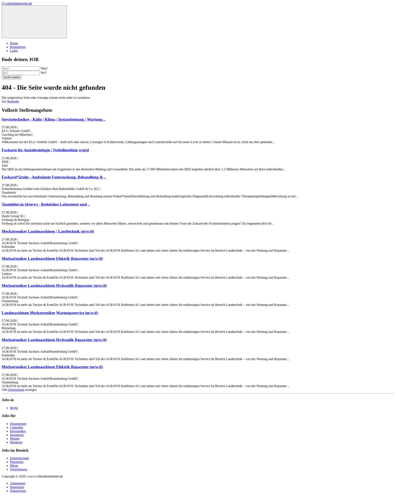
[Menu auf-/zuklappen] (34, 21)
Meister (15, 438)
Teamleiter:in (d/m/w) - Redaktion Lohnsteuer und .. (46, 204)
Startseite (13, 101)
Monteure (16, 442)
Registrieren (18, 47)
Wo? (44, 72)
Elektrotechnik (19, 458)
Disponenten (18, 423)
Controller (16, 427)
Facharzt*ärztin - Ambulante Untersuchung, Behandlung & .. (54, 177)
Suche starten (11, 77)
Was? (44, 68)
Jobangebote (16, 389)
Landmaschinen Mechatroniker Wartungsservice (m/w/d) (50, 313)
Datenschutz (18, 490)
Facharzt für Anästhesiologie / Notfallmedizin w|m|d (45, 150)
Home (14, 43)
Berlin (14, 408)
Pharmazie (17, 462)
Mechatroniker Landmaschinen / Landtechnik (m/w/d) (48, 231)
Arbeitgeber (17, 483)
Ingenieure (17, 435)
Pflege (14, 465)
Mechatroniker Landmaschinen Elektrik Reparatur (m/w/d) (52, 258)
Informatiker (18, 431)
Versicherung (18, 469)
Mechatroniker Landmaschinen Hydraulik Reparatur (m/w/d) (54, 285)
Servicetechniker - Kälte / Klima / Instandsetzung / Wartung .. (53, 119)
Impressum (17, 487)
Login (14, 50)
